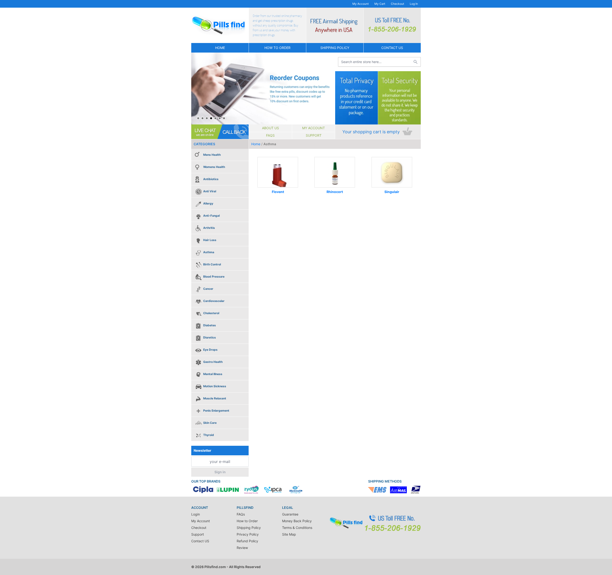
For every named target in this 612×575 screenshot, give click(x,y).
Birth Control (212, 264)
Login (195, 514)
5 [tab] (215, 118)
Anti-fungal (211, 215)
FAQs (270, 135)
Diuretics (209, 337)
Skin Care (210, 423)
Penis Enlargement (216, 410)
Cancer (208, 288)
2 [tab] (202, 118)
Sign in (220, 472)
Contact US (392, 48)
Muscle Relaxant (214, 398)
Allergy (208, 203)
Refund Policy (247, 541)
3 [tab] (206, 118)
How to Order (277, 48)
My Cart (379, 3)
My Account (360, 3)
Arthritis (209, 228)
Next (330, 88)
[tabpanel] (263, 88)
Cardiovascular (213, 301)
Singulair (391, 192)
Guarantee (290, 514)
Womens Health (214, 167)
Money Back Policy (297, 521)
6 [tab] (219, 118)
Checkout (397, 3)
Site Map (289, 534)
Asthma (208, 252)
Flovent (278, 192)
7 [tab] (224, 118)
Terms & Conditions (297, 528)
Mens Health (212, 154)
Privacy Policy (248, 534)
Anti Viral (209, 191)
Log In (414, 3)
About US (270, 128)
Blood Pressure (213, 276)
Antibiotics (211, 179)
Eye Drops (210, 349)
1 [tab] (198, 118)
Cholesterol (211, 313)
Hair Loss (209, 240)
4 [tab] (211, 118)
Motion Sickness (214, 386)
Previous (196, 88)
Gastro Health (213, 362)
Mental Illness (212, 374)
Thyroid (208, 435)
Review (242, 548)
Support (314, 135)
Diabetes (209, 325)
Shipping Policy (334, 48)
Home (220, 48)
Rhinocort (335, 192)
